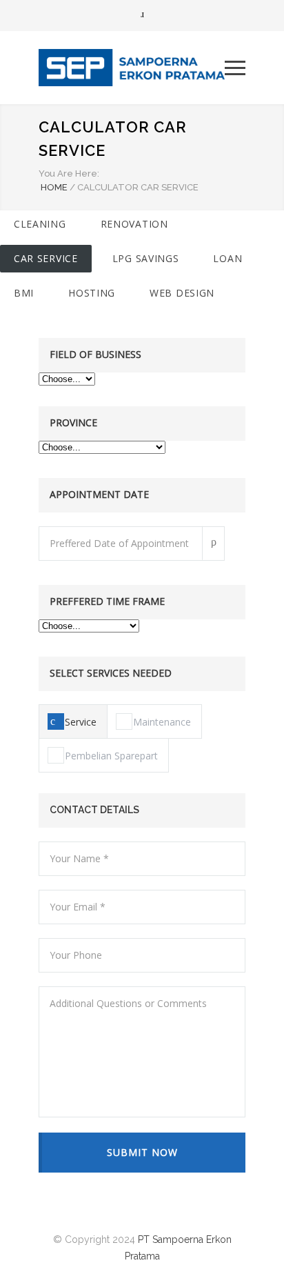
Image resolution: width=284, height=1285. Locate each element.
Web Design (182, 292)
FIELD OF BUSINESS (95, 354)
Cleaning (40, 223)
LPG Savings (145, 258)
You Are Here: (69, 173)
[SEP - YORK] (132, 67)
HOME (54, 187)
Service (81, 721)
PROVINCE (73, 422)
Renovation (134, 223)
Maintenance (162, 721)
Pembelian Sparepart (111, 755)
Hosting (91, 292)
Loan (227, 258)
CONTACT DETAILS (94, 809)
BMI (24, 292)
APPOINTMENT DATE (99, 494)
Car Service (46, 258)
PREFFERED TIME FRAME (107, 601)
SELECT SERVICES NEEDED (111, 672)
